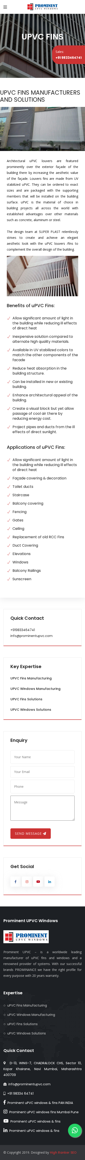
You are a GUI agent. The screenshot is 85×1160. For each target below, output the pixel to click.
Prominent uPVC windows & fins (35, 1121)
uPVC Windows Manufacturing (35, 688)
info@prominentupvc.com (31, 636)
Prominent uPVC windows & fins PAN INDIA (39, 1103)
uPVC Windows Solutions (30, 709)
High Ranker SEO (63, 1152)
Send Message (29, 833)
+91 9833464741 (69, 57)
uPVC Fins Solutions (26, 699)
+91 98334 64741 (20, 1093)
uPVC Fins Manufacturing (31, 678)
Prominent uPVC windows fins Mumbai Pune (43, 1112)
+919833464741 (22, 630)
